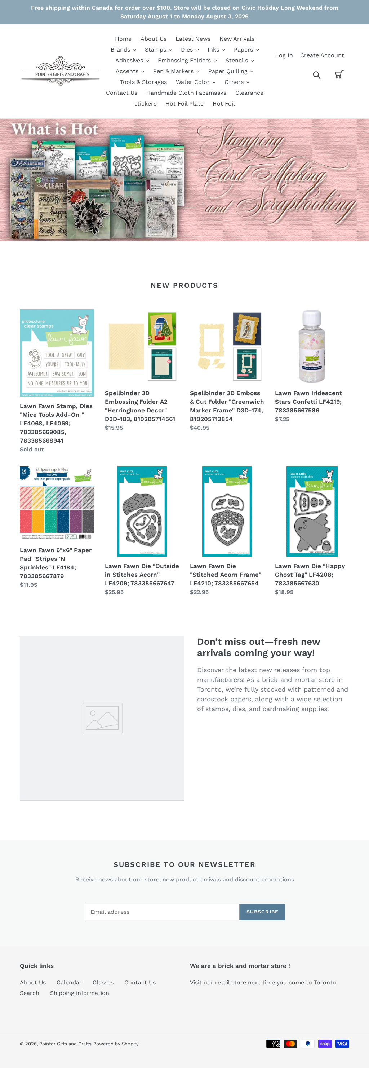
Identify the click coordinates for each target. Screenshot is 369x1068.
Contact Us (140, 982)
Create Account (322, 55)
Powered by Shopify (116, 1043)
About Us (33, 982)
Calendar (69, 982)
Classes (103, 982)
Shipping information (79, 992)
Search (29, 992)
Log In (284, 55)
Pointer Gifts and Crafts (65, 1043)
